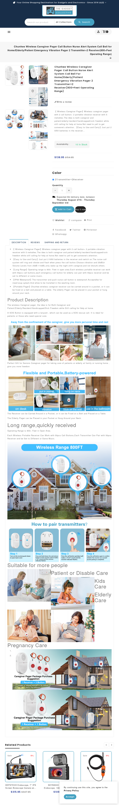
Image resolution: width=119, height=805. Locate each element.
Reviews (35, 242)
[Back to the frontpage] (111, 57)
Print (89, 220)
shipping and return (56, 242)
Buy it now (80, 209)
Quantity (57, 185)
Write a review (64, 101)
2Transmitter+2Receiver (69, 179)
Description (19, 242)
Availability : (63, 144)
